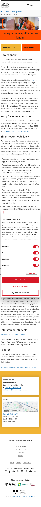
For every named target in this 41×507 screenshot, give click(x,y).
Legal (12, 462)
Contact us (20, 452)
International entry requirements (13, 334)
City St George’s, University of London (23, 496)
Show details (30, 273)
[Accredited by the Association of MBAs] (10, 484)
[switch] (36, 252)
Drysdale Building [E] (10, 414)
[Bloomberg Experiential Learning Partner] (19, 492)
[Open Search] (38, 5)
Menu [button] (31, 5)
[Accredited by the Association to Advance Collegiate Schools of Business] (23, 484)
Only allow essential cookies (20, 293)
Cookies (18, 462)
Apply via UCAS (9, 47)
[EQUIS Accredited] (32, 484)
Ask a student (29, 47)
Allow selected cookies (20, 286)
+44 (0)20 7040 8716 (13, 387)
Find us (20, 455)
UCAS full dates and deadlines (17, 131)
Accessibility (27, 462)
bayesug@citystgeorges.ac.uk (16, 390)
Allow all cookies (20, 280)
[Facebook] (9, 471)
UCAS (32, 80)
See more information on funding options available (19, 367)
